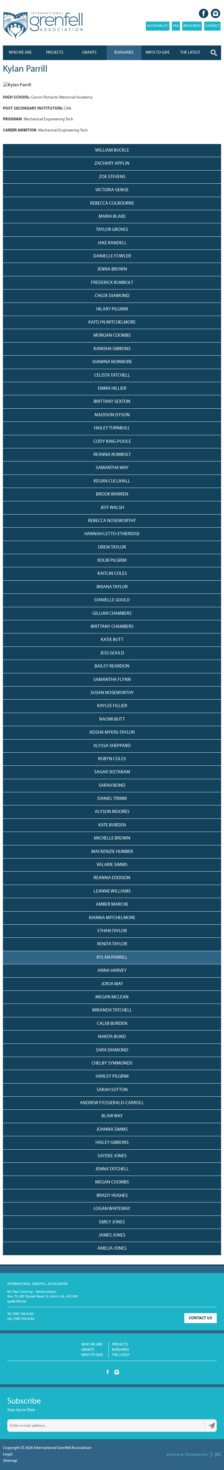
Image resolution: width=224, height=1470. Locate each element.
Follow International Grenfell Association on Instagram (215, 13)
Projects (54, 52)
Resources (192, 26)
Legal (7, 1454)
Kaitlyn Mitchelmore (112, 322)
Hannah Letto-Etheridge (112, 534)
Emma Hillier (112, 388)
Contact (212, 26)
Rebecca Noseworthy (112, 521)
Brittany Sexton (112, 401)
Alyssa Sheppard (112, 746)
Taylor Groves (112, 229)
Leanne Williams (112, 891)
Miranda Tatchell (112, 1010)
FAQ (176, 26)
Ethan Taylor (112, 931)
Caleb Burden (112, 1023)
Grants (89, 52)
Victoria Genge (112, 190)
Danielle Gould (112, 600)
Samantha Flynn (112, 679)
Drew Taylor (112, 547)
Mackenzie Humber (112, 851)
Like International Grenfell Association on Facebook (203, 13)
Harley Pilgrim (112, 1076)
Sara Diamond (112, 1050)
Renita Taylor (112, 944)
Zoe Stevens (112, 177)
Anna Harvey (112, 970)
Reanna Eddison (112, 878)
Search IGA (213, 52)
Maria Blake (112, 216)
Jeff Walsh (112, 507)
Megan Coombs (112, 1182)
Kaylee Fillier (112, 706)
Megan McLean (112, 997)
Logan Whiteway (112, 1208)
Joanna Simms (112, 1129)
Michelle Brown (112, 838)
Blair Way (112, 1116)
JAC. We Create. (194, 1454)
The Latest (121, 1355)
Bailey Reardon (112, 666)
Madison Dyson (112, 415)
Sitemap (10, 1461)
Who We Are (20, 52)
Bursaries (124, 52)
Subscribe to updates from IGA (211, 1425)
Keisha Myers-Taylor (112, 732)
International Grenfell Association (43, 26)
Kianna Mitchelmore (112, 918)
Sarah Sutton (112, 1090)
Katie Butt (112, 639)
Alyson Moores (112, 811)
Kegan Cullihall (112, 481)
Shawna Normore (112, 362)
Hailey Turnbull (112, 428)
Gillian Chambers (112, 613)
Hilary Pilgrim (112, 309)
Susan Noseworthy (112, 693)
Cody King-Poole (112, 441)
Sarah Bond (112, 785)
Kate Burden (112, 825)
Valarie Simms (112, 865)
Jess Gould (112, 653)
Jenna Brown (112, 269)
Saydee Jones (112, 1156)
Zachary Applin (112, 163)
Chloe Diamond (112, 296)
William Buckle (112, 150)
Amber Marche (112, 904)
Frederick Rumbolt (112, 282)
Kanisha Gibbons (112, 349)
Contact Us (200, 1318)
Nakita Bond (112, 1037)
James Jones (112, 1235)
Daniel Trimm (112, 798)
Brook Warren (112, 494)
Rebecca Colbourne (112, 203)
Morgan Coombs (112, 335)
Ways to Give (92, 1355)
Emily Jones (112, 1222)
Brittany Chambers (112, 626)
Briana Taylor (112, 587)
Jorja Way (112, 984)
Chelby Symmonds (112, 1063)
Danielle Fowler (112, 256)
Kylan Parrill (112, 957)
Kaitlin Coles (112, 573)
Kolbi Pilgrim (112, 560)
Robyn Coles (112, 759)
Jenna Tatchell (112, 1169)
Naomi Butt (112, 719)
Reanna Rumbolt (112, 454)
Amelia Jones (112, 1248)
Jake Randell (112, 243)
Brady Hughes (112, 1195)
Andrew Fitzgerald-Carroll (112, 1103)
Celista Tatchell (112, 375)
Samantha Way (112, 468)
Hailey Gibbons (112, 1142)
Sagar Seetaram (112, 772)
